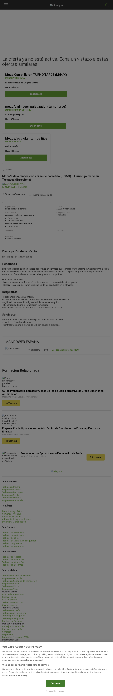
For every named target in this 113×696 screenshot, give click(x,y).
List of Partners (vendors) (14, 675)
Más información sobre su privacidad (25, 660)
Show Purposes (55, 691)
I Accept (55, 683)
